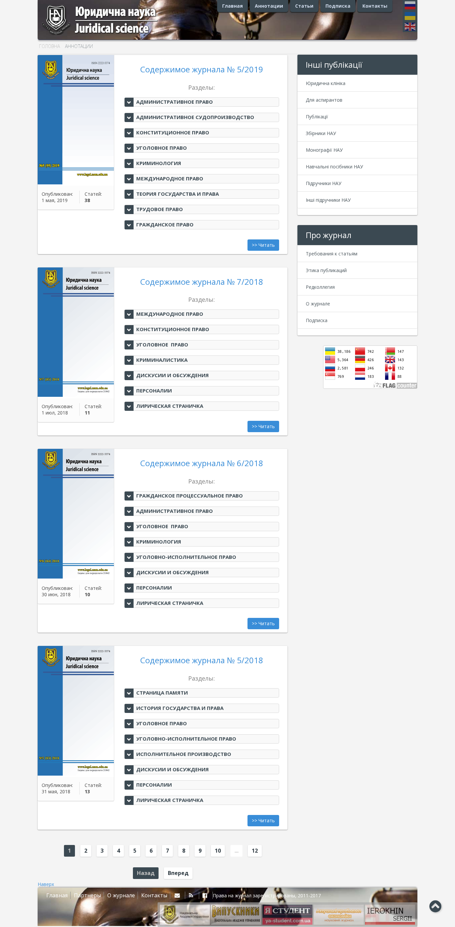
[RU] (410, 6)
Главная (232, 6)
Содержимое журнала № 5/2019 (201, 69)
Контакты (374, 6)
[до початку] (435, 905)
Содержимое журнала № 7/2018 (201, 281)
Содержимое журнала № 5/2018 (201, 660)
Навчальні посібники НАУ (334, 166)
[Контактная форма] (178, 895)
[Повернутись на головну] (108, 35)
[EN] (410, 27)
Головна (49, 46)
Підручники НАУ (323, 183)
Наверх (46, 884)
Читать (266, 245)
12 (255, 850)
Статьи (304, 6)
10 (218, 850)
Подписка (337, 6)
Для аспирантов (324, 100)
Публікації (317, 116)
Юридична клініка (325, 83)
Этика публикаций (326, 270)
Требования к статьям (331, 253)
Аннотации (269, 6)
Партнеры (87, 895)
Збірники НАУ (321, 133)
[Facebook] (206, 895)
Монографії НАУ (324, 150)
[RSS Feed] (192, 895)
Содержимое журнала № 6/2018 (201, 463)
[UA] (410, 17)
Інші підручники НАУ (328, 200)
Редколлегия (320, 287)
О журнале (318, 303)
